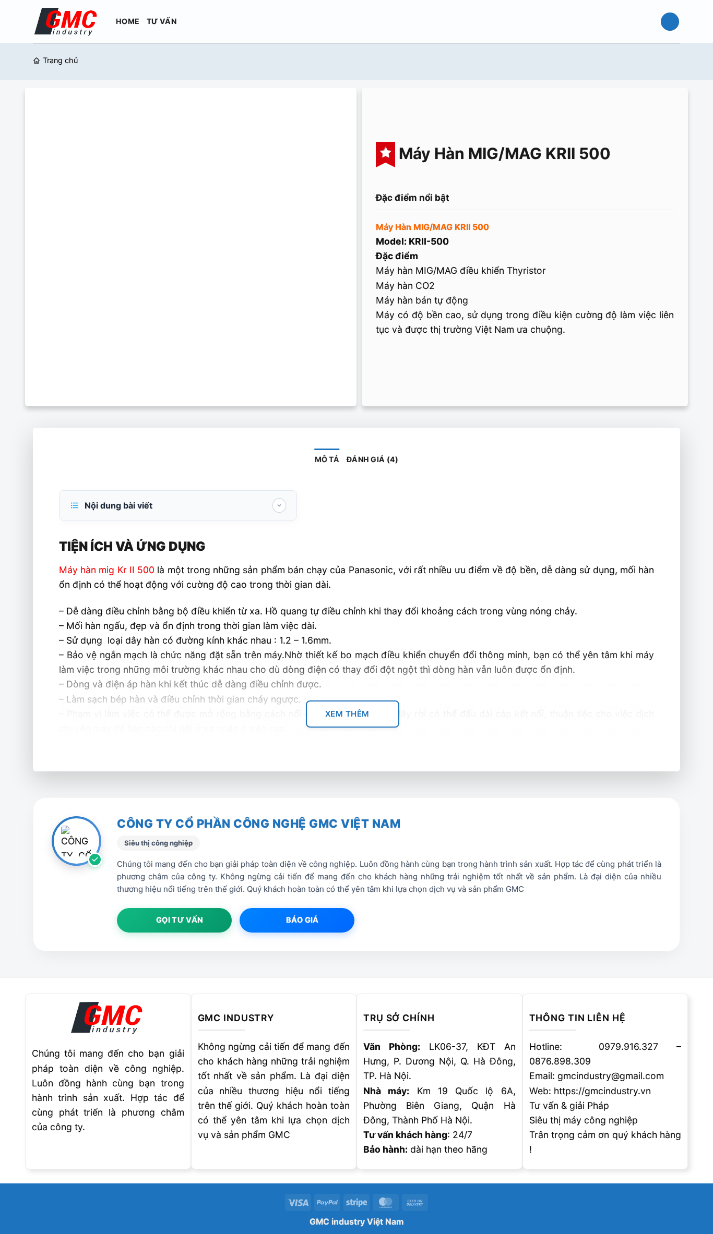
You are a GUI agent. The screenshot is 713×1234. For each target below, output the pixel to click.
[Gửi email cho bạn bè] (427, 361)
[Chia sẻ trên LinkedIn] (469, 361)
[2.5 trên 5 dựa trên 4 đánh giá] (525, 179)
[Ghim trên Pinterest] (448, 361)
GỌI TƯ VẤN (179, 920)
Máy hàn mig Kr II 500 (107, 569)
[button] (670, 22)
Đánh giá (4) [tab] (372, 459)
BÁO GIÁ (302, 920)
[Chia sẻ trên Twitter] (406, 361)
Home (127, 21)
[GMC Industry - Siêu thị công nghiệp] (66, 21)
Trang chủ (60, 60)
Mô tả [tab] (327, 459)
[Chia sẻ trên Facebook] (386, 361)
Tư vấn (161, 21)
